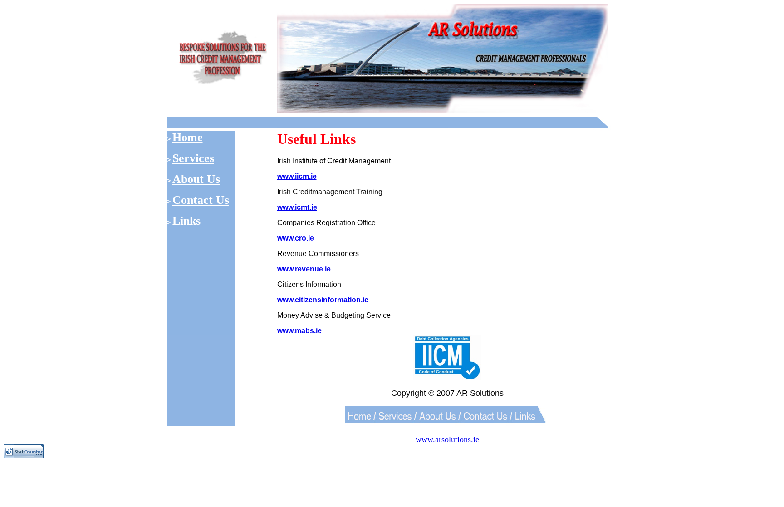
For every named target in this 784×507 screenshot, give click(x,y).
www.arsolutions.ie (447, 439)
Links (186, 220)
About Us (196, 179)
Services (193, 158)
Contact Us (200, 200)
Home (187, 137)
